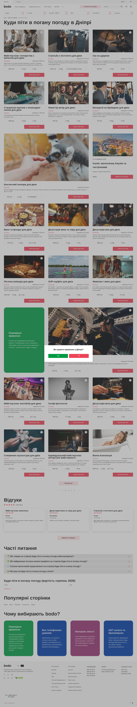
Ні (79, 355)
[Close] (90, 347)
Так (58, 355)
